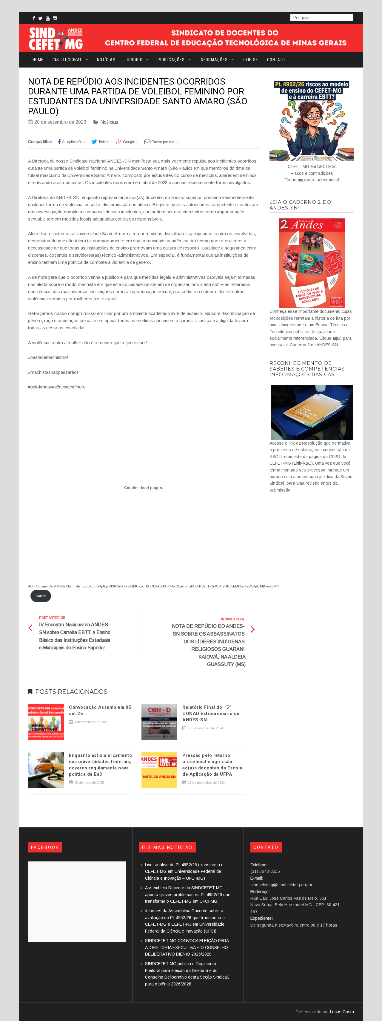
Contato (276, 59)
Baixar (41, 596)
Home (38, 59)
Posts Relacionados (71, 691)
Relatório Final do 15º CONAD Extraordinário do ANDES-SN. (211, 713)
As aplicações (73, 142)
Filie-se (250, 59)
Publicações (171, 59)
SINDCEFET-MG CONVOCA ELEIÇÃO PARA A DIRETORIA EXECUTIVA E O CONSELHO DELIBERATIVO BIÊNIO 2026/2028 (187, 947)
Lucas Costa (342, 1011)
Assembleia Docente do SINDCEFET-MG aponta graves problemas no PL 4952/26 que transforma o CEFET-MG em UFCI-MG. (187, 894)
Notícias (106, 59)
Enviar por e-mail (165, 142)
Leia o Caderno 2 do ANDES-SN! (300, 205)
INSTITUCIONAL (67, 59)
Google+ (130, 142)
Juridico (133, 59)
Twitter (103, 142)
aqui (302, 179)
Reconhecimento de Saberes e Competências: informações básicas (307, 368)
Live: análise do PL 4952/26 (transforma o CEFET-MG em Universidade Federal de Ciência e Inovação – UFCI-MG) (184, 871)
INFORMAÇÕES (214, 59)
